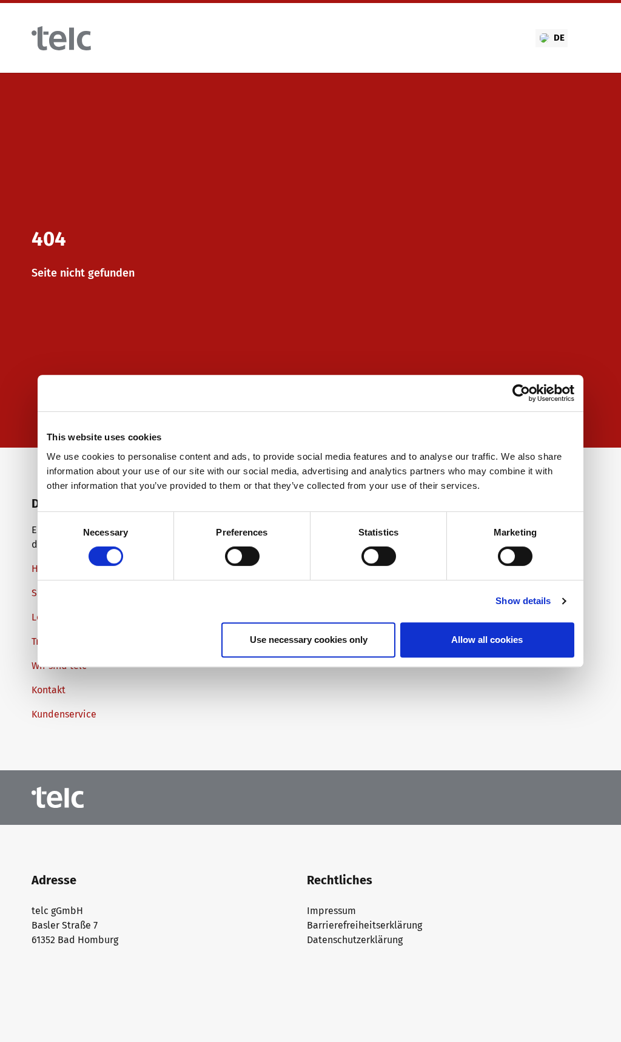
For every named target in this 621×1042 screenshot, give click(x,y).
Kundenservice (64, 714)
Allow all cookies (487, 639)
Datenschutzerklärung (355, 940)
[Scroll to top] (594, 1015)
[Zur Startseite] (61, 38)
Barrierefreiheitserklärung (364, 925)
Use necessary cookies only (309, 639)
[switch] (242, 556)
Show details (523, 601)
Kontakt (48, 690)
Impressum (331, 910)
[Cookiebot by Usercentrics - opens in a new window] (521, 393)
